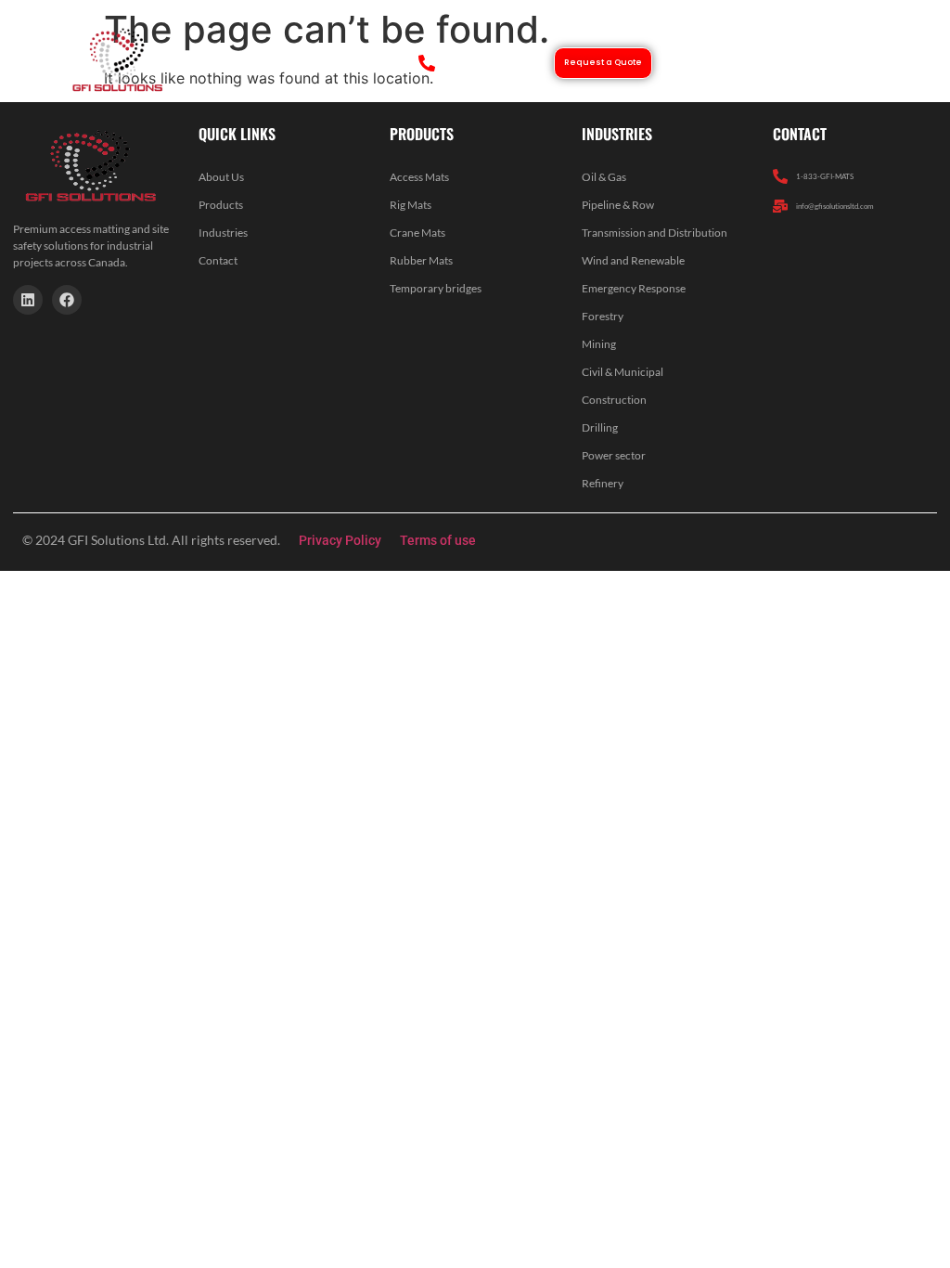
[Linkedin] (28, 300)
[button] (836, 63)
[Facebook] (67, 300)
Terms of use (438, 540)
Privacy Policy (340, 540)
